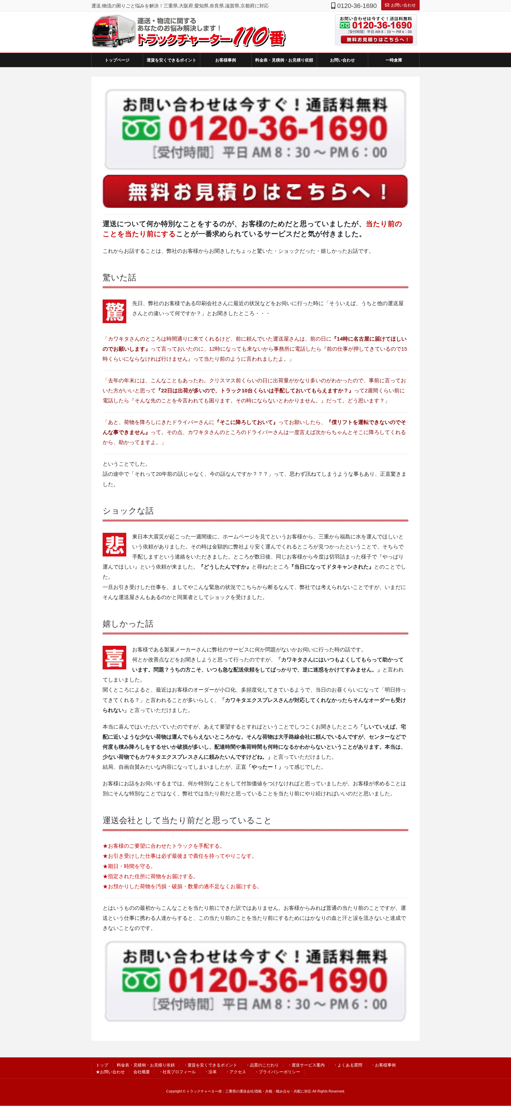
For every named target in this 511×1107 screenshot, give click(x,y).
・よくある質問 (347, 1065)
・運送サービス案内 (306, 1065)
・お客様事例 (383, 1065)
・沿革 (210, 1071)
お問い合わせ (403, 5)
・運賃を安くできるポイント (210, 1065)
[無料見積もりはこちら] (374, 39)
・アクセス (235, 1071)
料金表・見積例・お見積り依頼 (146, 1065)
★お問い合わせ (110, 1071)
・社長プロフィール (177, 1071)
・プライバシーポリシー (277, 1071)
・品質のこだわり (262, 1065)
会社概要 (141, 1071)
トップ (102, 1065)
